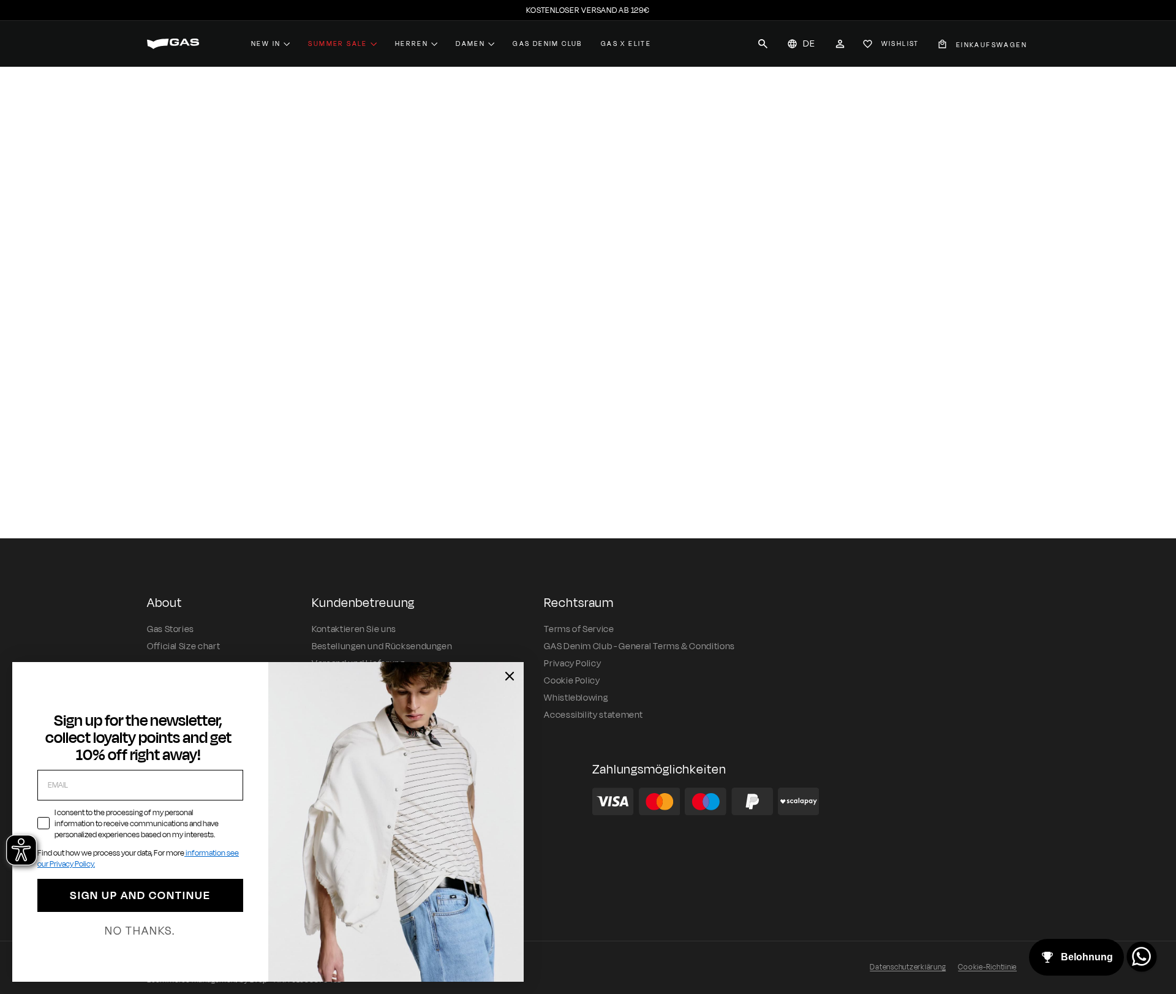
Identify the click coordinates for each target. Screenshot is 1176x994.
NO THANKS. (140, 931)
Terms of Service (579, 629)
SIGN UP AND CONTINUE (140, 895)
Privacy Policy (572, 663)
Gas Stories (170, 629)
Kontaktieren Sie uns (354, 629)
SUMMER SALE (337, 43)
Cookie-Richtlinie (987, 967)
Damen (470, 43)
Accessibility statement (593, 715)
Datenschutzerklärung (908, 967)
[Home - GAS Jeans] (173, 44)
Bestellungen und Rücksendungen (382, 646)
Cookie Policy (572, 680)
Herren (411, 43)
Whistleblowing (576, 697)
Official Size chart (183, 646)
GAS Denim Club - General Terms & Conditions (639, 646)
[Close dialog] (509, 676)
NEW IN (266, 43)
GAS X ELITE (626, 43)
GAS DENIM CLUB (547, 43)
